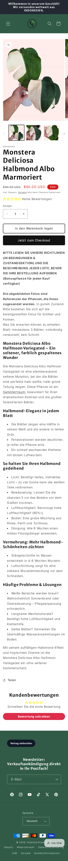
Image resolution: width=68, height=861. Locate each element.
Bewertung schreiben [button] (34, 716)
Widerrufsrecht (26, 847)
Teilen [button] (12, 680)
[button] (8, 23)
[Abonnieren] (56, 779)
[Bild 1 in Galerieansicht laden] (16, 132)
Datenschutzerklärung (51, 847)
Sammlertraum (14, 392)
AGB (14, 853)
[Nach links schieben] (4, 134)
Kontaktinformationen (47, 853)
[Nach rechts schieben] (64, 134)
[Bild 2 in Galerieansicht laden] (34, 132)
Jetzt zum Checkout (34, 240)
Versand (22, 192)
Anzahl (7, 206)
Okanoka (32, 842)
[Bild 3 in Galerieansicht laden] (51, 132)
